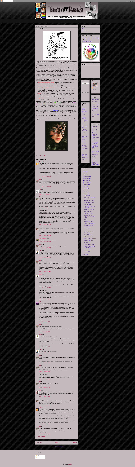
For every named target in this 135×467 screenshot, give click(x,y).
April (85, 192)
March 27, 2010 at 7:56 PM (44, 387)
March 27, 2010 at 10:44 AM (45, 186)
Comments (38, 457)
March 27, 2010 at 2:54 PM (44, 299)
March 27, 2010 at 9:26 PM (44, 396)
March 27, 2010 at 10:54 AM (45, 207)
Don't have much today (89, 231)
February (86, 249)
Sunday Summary (88, 227)
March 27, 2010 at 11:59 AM (45, 241)
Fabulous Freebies (88, 236)
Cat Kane (41, 407)
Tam (41, 155)
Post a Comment (41, 436)
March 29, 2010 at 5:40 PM (44, 433)
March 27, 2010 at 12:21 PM (45, 271)
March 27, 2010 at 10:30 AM (45, 176)
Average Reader (42, 161)
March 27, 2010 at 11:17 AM (45, 224)
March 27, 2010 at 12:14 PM (45, 247)
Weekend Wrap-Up (88, 240)
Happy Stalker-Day (88, 213)
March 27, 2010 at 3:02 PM (44, 321)
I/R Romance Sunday (89, 202)
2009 (84, 254)
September (87, 182)
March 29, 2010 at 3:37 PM (44, 423)
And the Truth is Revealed (90, 238)
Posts (37, 455)
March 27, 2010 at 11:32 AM (45, 235)
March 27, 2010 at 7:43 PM (44, 379)
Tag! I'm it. (86, 242)
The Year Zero (95, 114)
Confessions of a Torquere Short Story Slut (89, 216)
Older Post (74, 442)
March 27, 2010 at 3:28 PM (44, 371)
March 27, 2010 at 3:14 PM (44, 352)
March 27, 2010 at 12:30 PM (45, 287)
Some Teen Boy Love (89, 232)
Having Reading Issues (89, 244)
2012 (84, 171)
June (85, 188)
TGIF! (85, 219)
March (86, 193)
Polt (40, 301)
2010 (84, 174)
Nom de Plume (87, 204)
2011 (84, 173)
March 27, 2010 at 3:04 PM (44, 331)
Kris (40, 390)
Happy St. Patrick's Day (89, 223)
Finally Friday (87, 229)
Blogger (69, 464)
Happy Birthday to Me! (89, 200)
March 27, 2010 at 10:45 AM (45, 194)
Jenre (40, 334)
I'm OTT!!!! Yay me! (88, 234)
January (86, 251)
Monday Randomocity (89, 225)
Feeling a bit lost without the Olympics (89, 247)
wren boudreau (42, 238)
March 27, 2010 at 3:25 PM (44, 362)
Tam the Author (85, 30)
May (85, 190)
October (86, 180)
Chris (40, 250)
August (86, 184)
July (85, 186)
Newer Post (39, 442)
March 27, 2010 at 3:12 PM (44, 346)
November (86, 178)
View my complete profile (94, 90)
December (86, 176)
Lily (40, 189)
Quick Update (87, 195)
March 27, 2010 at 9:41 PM (44, 405)
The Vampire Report (88, 221)
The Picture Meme (88, 211)
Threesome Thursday (89, 209)
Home (56, 442)
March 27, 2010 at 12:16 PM (45, 257)
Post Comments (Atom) (59, 446)
